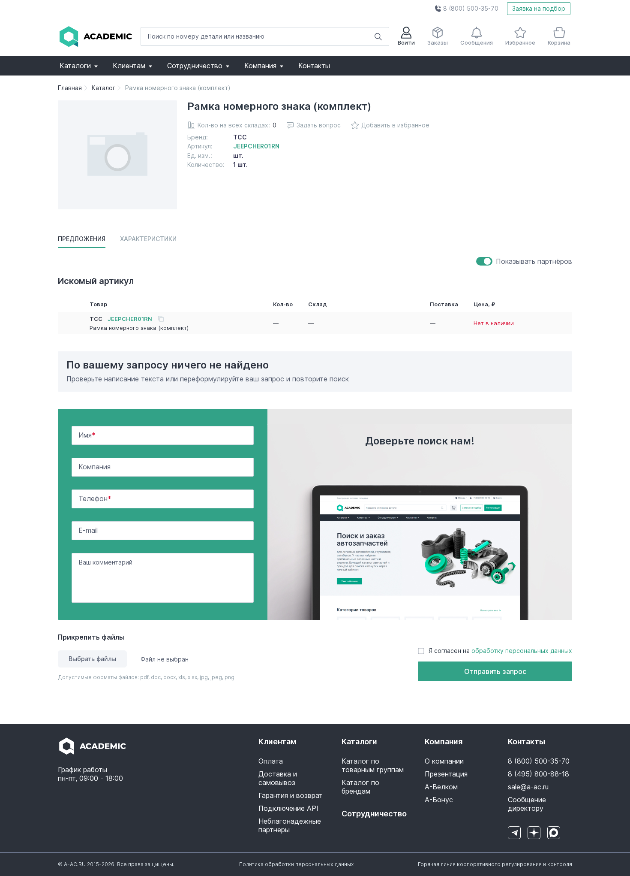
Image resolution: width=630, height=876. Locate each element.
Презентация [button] (446, 774)
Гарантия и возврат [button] (290, 795)
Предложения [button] (81, 238)
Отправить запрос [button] (495, 671)
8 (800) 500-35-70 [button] (539, 761)
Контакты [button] (314, 65)
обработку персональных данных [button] (521, 650)
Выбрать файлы (92, 658)
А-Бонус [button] (439, 799)
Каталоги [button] (75, 65)
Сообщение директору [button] (527, 804)
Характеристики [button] (148, 238)
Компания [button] (260, 65)
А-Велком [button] (441, 786)
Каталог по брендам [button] (360, 786)
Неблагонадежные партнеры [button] (289, 825)
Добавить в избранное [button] (395, 125)
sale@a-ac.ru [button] (528, 786)
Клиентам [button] (129, 65)
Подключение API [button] (288, 808)
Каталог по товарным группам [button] (373, 765)
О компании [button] (444, 761)
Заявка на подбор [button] (538, 8)
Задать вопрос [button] (319, 125)
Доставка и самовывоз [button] (277, 778)
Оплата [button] (270, 761)
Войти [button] (406, 42)
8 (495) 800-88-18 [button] (538, 774)
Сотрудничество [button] (194, 65)
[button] (466, 8)
